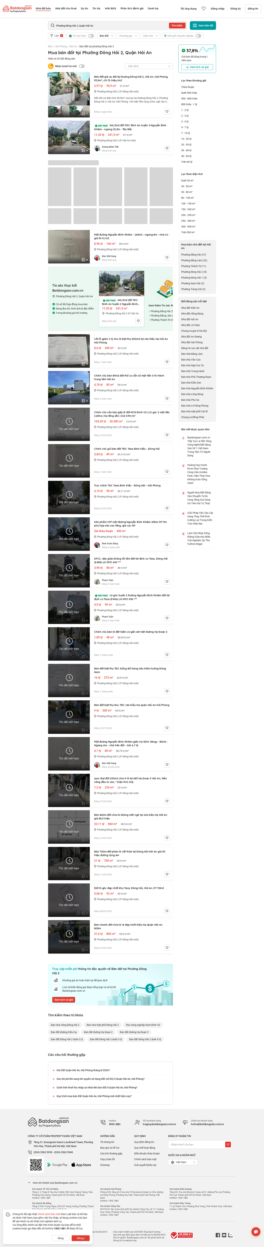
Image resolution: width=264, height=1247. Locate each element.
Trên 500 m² (188, 232)
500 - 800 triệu (189, 98)
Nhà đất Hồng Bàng (192, 313)
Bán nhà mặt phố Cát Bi (194, 411)
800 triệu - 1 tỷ (189, 104)
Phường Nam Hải (192, 283)
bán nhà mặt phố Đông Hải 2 (103, 1025)
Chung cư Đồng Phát (192, 417)
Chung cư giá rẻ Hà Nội (194, 330)
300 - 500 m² (188, 226)
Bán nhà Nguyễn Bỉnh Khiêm (197, 388)
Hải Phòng (61, 46)
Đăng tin (253, 8)
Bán (50, 46)
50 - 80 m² (187, 192)
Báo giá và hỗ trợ (109, 1147)
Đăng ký (235, 8)
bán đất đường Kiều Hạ (64, 1032)
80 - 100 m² (187, 197)
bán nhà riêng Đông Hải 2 (65, 1025)
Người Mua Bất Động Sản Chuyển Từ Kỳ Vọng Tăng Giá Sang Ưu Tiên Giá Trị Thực (199, 498)
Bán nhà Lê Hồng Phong (194, 405)
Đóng (61, 1238)
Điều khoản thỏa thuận (147, 1153)
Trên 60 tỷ (186, 161)
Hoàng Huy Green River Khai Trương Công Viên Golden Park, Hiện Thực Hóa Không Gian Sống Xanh (198, 474)
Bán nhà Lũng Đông (192, 394)
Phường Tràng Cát (193, 289)
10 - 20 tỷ (186, 138)
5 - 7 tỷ (185, 127)
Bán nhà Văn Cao (191, 359)
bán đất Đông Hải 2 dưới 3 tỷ (106, 1039)
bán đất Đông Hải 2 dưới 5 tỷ (145, 1039)
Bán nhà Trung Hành (192, 371)
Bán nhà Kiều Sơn (191, 382)
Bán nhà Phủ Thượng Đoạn (196, 377)
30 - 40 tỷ (186, 150)
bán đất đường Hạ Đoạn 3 (134, 1032)
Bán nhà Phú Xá (190, 400)
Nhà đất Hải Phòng (192, 342)
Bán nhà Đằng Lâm (192, 353)
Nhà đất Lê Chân (190, 325)
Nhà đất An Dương (191, 336)
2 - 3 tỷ (185, 115)
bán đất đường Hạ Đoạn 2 (98, 1032)
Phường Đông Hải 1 (194, 277)
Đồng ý (81, 1238)
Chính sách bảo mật (145, 1159)
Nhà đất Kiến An (190, 307)
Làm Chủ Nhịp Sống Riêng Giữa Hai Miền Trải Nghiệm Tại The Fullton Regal (198, 538)
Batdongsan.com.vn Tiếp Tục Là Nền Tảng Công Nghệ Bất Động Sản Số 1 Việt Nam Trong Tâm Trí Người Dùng (199, 446)
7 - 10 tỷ (185, 133)
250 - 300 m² (188, 220)
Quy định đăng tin (144, 1142)
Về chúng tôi (107, 1142)
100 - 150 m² (188, 203)
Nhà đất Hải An (189, 319)
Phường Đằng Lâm (194, 260)
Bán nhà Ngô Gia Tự (192, 365)
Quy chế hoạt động (144, 1147)
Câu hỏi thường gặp (111, 1153)
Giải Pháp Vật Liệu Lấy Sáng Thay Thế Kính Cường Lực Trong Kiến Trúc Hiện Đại (200, 518)
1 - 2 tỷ (185, 110)
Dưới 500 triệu (189, 92)
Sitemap (105, 1165)
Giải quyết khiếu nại (145, 1165)
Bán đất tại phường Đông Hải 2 (96, 46)
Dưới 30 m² (187, 180)
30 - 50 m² (187, 186)
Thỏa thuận (187, 87)
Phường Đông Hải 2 (194, 271)
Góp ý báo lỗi (107, 1159)
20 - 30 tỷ (186, 144)
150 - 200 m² (188, 209)
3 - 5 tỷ (185, 121)
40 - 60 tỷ (186, 156)
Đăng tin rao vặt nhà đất (194, 348)
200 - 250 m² (188, 215)
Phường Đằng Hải (193, 254)
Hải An (73, 46)
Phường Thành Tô (193, 266)
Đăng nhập (217, 8)
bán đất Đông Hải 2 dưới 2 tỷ (67, 1039)
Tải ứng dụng (188, 8)
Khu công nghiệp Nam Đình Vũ (143, 1025)
